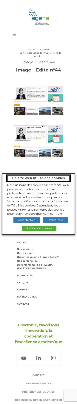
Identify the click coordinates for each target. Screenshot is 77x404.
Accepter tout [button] (26, 219)
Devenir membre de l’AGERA (35, 264)
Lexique (22, 282)
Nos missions (25, 249)
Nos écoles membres (31, 268)
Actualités (44, 49)
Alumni (22, 289)
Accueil (32, 49)
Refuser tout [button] (55, 219)
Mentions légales (38, 383)
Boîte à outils (27, 296)
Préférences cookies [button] (38, 391)
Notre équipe (25, 253)
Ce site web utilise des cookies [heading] (38, 178)
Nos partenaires (27, 261)
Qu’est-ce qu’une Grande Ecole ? (38, 257)
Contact (23, 303)
